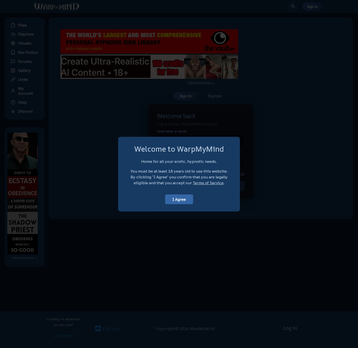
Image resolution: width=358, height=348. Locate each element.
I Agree (179, 199)
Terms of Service (208, 182)
